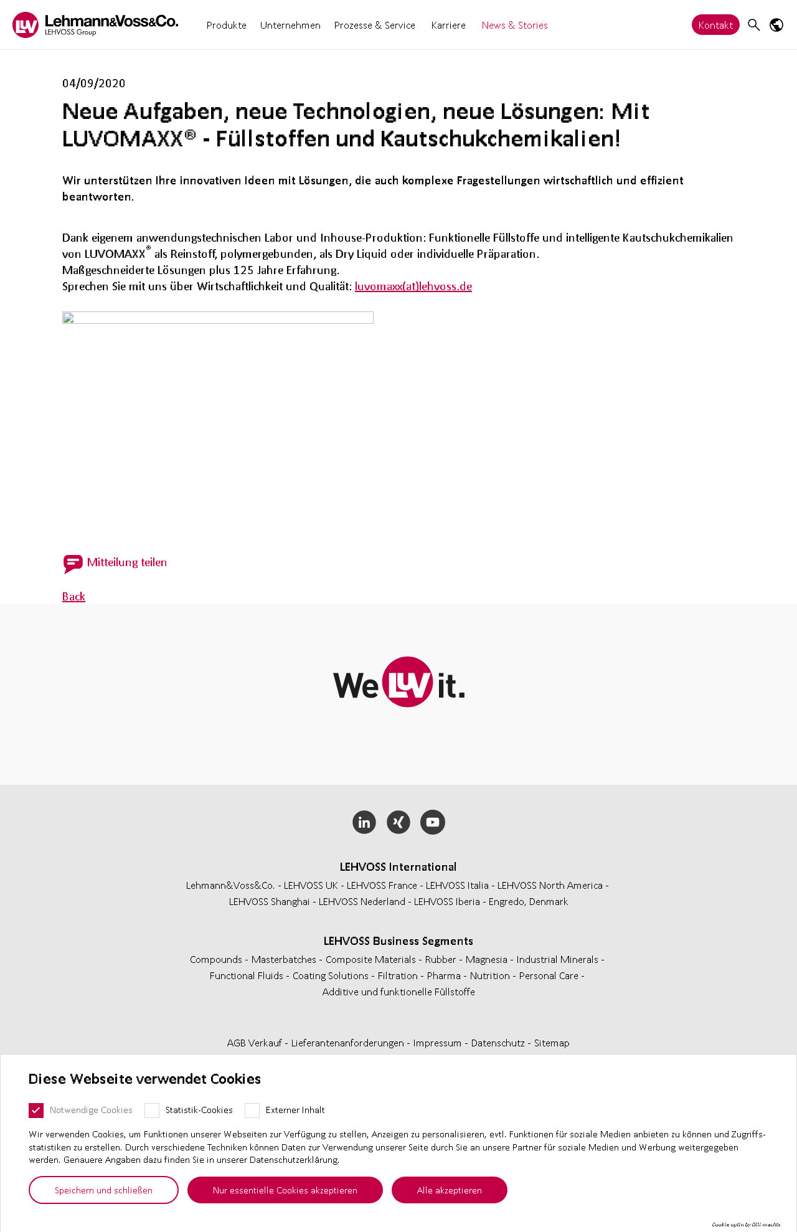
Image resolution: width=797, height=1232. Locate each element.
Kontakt (716, 25)
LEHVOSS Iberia (447, 901)
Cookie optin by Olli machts (746, 1224)
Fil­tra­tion (399, 975)
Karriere (449, 25)
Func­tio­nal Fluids (248, 975)
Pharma (445, 975)
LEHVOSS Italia (457, 885)
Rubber (442, 959)
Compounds (217, 959)
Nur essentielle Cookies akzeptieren (285, 1189)
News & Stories (515, 25)
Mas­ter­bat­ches (285, 959)
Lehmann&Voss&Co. (230, 885)
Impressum (439, 1042)
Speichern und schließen (104, 1189)
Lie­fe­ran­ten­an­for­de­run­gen (349, 1042)
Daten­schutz (499, 1042)
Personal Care (550, 975)
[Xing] (399, 822)
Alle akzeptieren (449, 1189)
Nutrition (491, 975)
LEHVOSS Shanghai (269, 901)
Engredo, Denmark (528, 901)
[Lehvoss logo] (95, 24)
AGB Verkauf (256, 1042)
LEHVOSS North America (550, 885)
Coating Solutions (332, 975)
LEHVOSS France (382, 885)
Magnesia (488, 959)
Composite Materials (372, 959)
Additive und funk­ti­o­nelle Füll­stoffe (399, 991)
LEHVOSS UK (311, 885)
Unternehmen (290, 25)
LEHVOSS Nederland (362, 901)
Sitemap (552, 1042)
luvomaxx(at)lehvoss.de (413, 286)
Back (73, 596)
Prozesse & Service (374, 25)
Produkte (227, 25)
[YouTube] (432, 822)
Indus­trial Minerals (559, 959)
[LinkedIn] (364, 822)
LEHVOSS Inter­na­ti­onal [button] (398, 866)
